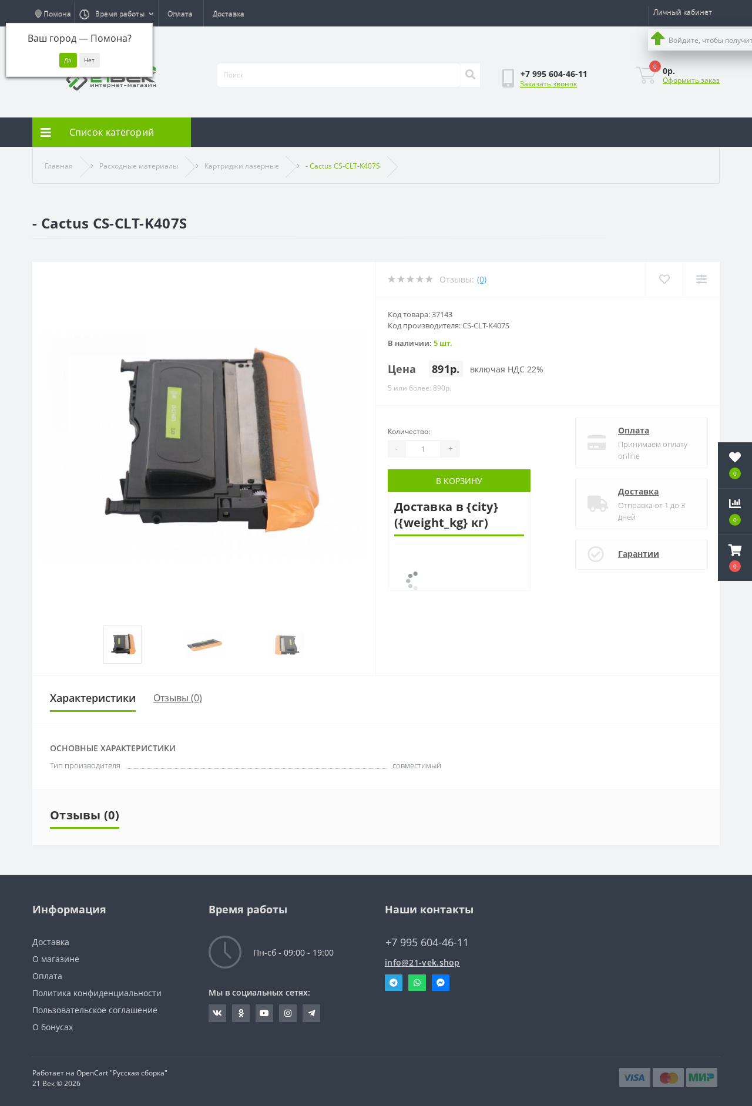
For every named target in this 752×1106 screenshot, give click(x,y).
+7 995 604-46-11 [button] (427, 942)
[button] (735, 558)
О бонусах (52, 1027)
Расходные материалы (138, 166)
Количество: (409, 431)
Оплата (180, 13)
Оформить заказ (691, 80)
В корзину (459, 480)
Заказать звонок (548, 84)
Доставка (228, 13)
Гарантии (638, 553)
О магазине (55, 958)
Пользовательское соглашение (94, 1010)
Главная (59, 166)
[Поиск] (470, 75)
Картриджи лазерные (241, 166)
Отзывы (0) (177, 697)
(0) (481, 279)
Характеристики (93, 698)
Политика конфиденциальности (97, 993)
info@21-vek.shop (422, 962)
